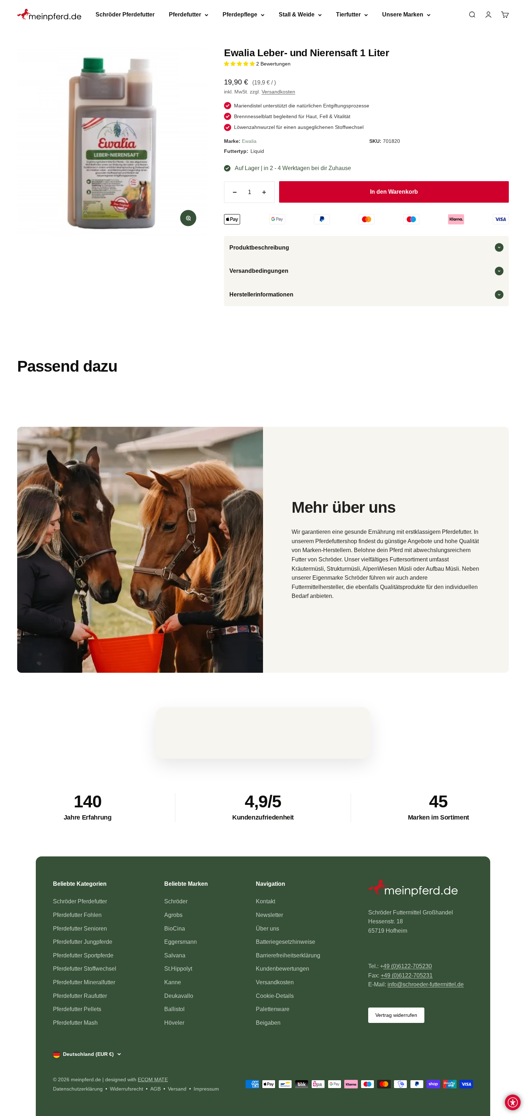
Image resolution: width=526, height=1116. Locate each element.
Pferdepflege (240, 14)
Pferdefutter (185, 14)
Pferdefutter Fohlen (77, 915)
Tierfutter (348, 14)
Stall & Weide (297, 14)
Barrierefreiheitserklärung (288, 955)
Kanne (172, 982)
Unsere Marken (402, 14)
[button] (240, 64)
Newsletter (269, 915)
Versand (177, 1089)
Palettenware (272, 1009)
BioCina (174, 929)
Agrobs (173, 915)
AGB (155, 1089)
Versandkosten (278, 92)
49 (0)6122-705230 (407, 966)
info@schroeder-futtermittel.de (426, 984)
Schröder (175, 901)
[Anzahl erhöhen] (264, 192)
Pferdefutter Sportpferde (83, 955)
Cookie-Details (275, 996)
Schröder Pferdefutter (125, 14)
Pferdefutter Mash (75, 1023)
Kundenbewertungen (282, 969)
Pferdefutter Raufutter (80, 996)
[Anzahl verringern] (234, 192)
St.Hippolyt (178, 969)
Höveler (174, 1023)
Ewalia (249, 141)
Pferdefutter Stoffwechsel (84, 969)
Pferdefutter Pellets (77, 1009)
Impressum (206, 1089)
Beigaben (268, 1023)
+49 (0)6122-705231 (407, 975)
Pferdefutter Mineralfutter (84, 982)
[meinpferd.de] (420, 889)
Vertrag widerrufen (396, 1015)
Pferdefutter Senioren (80, 929)
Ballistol (174, 1009)
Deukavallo (178, 996)
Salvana (174, 955)
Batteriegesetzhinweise (285, 942)
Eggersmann (180, 942)
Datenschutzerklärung (78, 1089)
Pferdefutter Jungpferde (82, 942)
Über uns (267, 929)
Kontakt (265, 901)
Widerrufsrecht (126, 1089)
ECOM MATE (153, 1079)
